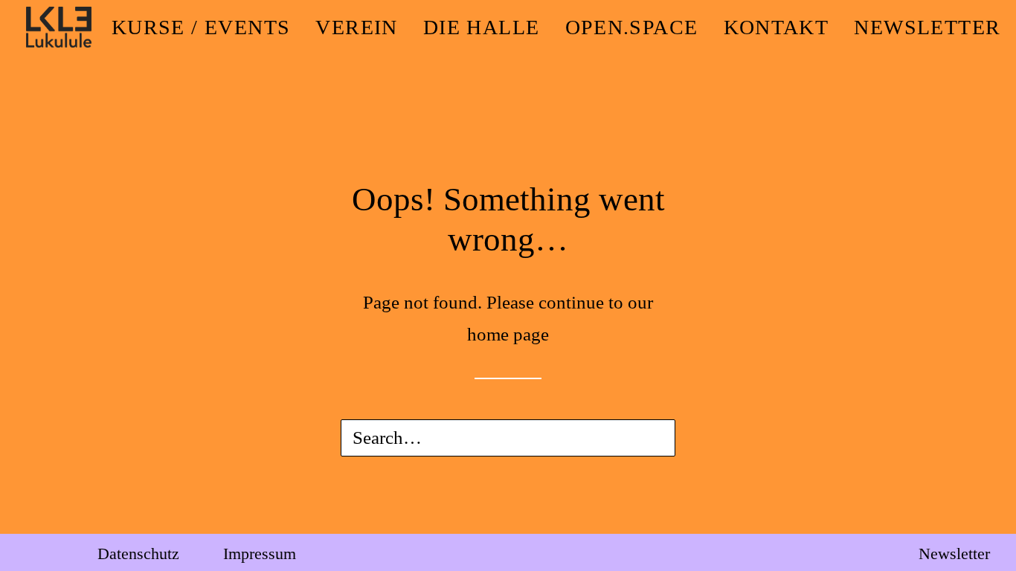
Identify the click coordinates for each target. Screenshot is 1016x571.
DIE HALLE (481, 27)
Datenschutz (138, 553)
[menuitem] (201, 27)
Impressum (259, 553)
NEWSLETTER (927, 27)
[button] (643, 440)
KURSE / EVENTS (201, 27)
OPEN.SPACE (631, 27)
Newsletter (954, 553)
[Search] (508, 438)
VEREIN (356, 27)
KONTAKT (776, 27)
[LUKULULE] (58, 27)
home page (508, 334)
